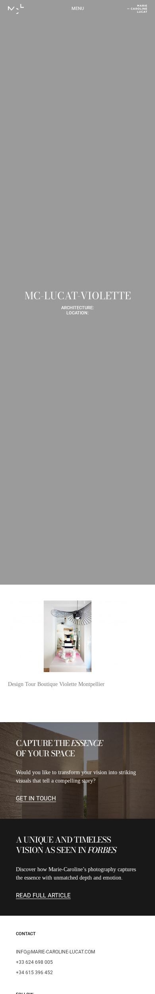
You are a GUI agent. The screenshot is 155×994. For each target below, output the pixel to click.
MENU (78, 8)
